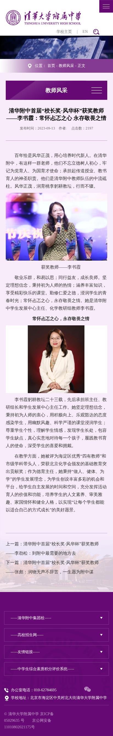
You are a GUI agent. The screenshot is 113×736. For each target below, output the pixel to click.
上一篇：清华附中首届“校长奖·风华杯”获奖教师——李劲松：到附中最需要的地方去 (52, 548)
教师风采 (66, 66)
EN (85, 32)
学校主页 (64, 32)
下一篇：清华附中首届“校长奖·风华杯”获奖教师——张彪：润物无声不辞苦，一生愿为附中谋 (52, 567)
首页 (51, 66)
